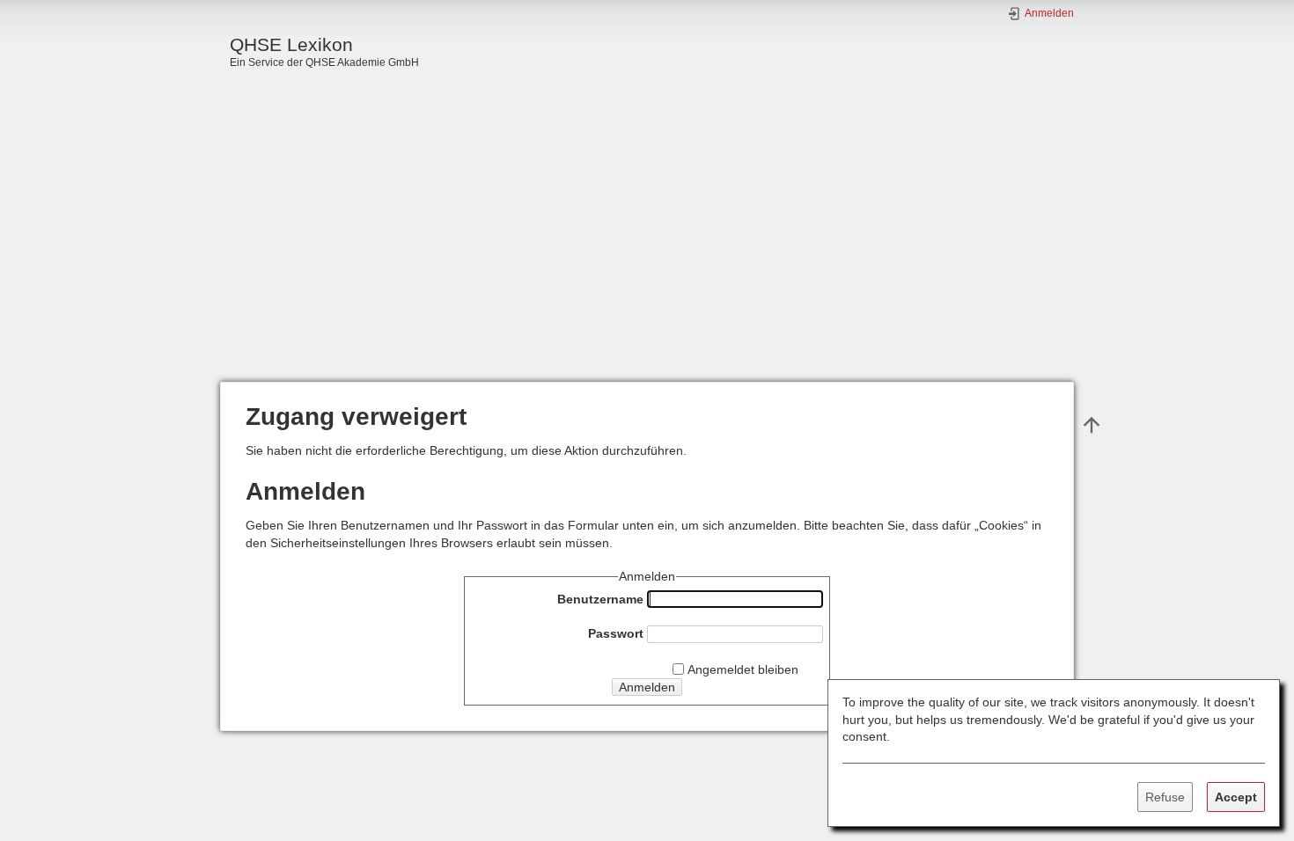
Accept (1236, 797)
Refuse (1165, 797)
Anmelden (647, 687)
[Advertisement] (647, 250)
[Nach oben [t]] (1091, 424)
